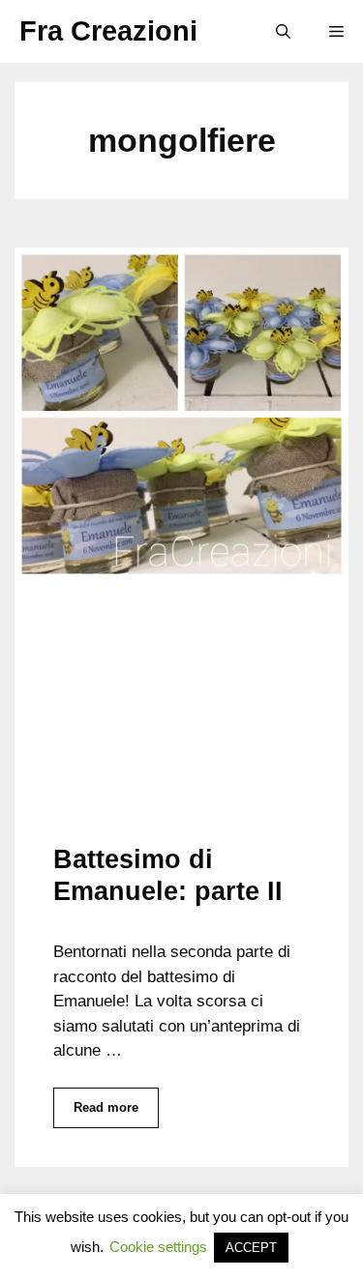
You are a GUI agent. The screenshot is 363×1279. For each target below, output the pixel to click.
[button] (283, 31)
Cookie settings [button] (158, 1246)
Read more (106, 1107)
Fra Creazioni (108, 30)
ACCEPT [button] (251, 1247)
